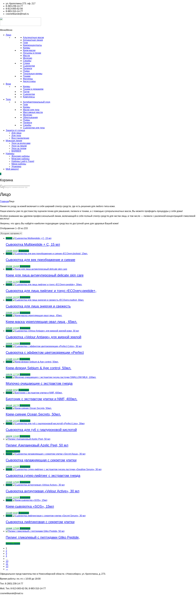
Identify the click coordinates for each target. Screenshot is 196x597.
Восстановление (20, 138)
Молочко (27, 58)
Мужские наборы (20, 158)
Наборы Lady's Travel (22, 161)
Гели (25, 42)
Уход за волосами (20, 143)
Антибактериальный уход (36, 102)
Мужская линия (14, 140)
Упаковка (16, 166)
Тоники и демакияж (33, 89)
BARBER (16, 151)
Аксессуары (29, 81)
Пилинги (27, 68)
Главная (4, 201)
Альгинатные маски (33, 37)
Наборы (10, 153)
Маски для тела (31, 109)
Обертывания (30, 117)
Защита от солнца (15, 130)
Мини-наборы (18, 164)
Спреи (26, 63)
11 (7, 564)
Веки (8, 84)
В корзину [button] (24, 251)
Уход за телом (18, 148)
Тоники (26, 76)
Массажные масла (33, 112)
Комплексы (29, 97)
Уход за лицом (19, 146)
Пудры (26, 120)
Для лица (16, 133)
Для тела (16, 135)
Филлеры (28, 79)
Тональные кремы (32, 73)
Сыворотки (29, 66)
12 (7, 566)
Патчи (26, 91)
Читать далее (13, 451)
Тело (8, 99)
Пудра (26, 71)
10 (7, 561)
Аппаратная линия (33, 40)
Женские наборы (20, 156)
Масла (26, 55)
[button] (6, 30)
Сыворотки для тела (34, 128)
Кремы (26, 48)
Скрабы (27, 60)
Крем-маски (29, 50)
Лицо (8, 35)
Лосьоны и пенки (32, 53)
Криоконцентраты (32, 45)
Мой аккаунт (12, 169)
